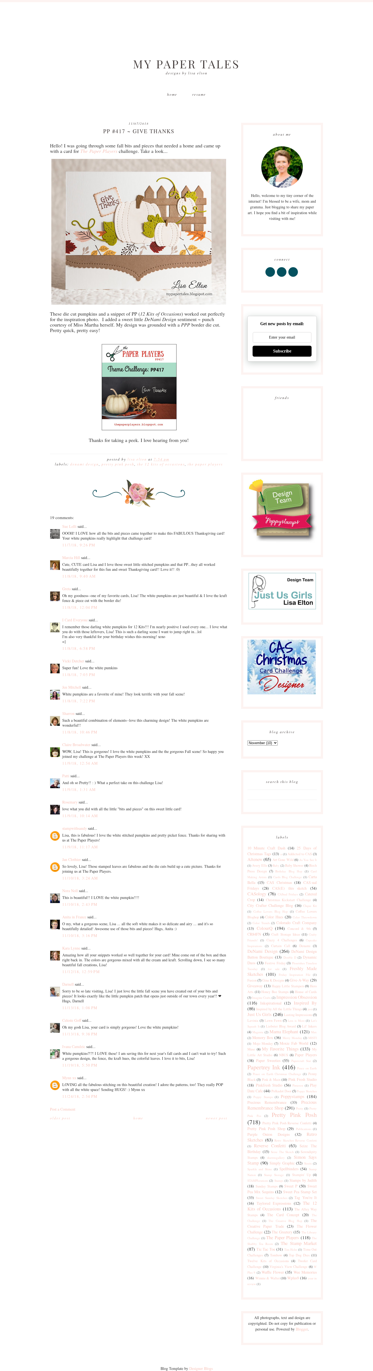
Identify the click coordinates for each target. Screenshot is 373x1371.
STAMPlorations (257, 1180)
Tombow (276, 1255)
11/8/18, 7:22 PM (78, 700)
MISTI (312, 1038)
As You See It (308, 860)
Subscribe (282, 351)
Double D (289, 957)
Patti (65, 775)
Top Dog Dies (299, 1255)
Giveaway (255, 985)
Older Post (60, 1118)
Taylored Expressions (274, 1203)
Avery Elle (259, 865)
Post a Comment (62, 1109)
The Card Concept (283, 1214)
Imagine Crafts (261, 997)
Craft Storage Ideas (285, 934)
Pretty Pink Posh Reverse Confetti (287, 1123)
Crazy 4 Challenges (282, 940)
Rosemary (70, 802)
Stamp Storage (274, 1175)
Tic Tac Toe (265, 1249)
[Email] (293, 276)
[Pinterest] (282, 276)
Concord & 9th (299, 928)
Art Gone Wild (283, 859)
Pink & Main (271, 1079)
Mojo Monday (263, 1043)
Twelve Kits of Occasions (268, 1261)
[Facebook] (270, 276)
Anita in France (74, 916)
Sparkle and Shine (259, 1169)
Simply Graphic (282, 1163)
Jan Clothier (71, 859)
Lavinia (252, 1020)
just (310, 1009)
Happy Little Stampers (288, 986)
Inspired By (305, 1003)
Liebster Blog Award (281, 1026)
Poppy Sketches (307, 1091)
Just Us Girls (259, 1014)
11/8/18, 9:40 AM (79, 576)
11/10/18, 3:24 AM (80, 878)
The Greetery (282, 1232)
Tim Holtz (290, 1249)
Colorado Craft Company (296, 922)
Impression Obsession (296, 997)
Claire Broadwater (76, 744)
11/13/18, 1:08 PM (79, 1007)
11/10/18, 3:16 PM (79, 935)
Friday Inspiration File (294, 975)
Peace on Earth (307, 1068)
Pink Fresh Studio (302, 1079)
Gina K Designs (273, 980)
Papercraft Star (301, 1061)
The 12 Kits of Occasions (161, 464)
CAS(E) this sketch (289, 888)
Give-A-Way (299, 980)
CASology (256, 893)
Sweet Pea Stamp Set (300, 1191)
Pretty (299, 1108)
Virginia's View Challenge (288, 1266)
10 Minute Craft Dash (266, 848)
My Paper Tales (186, 63)
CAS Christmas (279, 882)
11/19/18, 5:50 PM (79, 1065)
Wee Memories (305, 1272)
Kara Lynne (71, 948)
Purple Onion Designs (268, 1134)
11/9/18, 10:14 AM (80, 815)
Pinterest (297, 1085)
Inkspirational (271, 1003)
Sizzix (308, 1163)
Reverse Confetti (270, 1145)
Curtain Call (280, 946)
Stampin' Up (301, 1174)
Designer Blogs (201, 1368)
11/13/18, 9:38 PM (79, 1034)
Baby (276, 865)
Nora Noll (70, 890)
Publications (303, 1129)
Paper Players (306, 1054)
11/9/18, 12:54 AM (80, 763)
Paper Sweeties (268, 1060)
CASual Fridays (288, 894)
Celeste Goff (71, 1020)
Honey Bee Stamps (275, 991)
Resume (199, 94)
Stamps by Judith (303, 1180)
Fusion (252, 980)
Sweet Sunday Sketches (271, 1198)
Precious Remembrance (266, 1102)
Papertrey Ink (263, 1067)
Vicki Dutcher (73, 660)
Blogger (302, 1329)
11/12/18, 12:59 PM (81, 971)
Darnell (68, 984)
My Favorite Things (280, 1049)
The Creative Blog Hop (285, 1221)
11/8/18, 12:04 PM (79, 607)
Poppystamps (292, 1096)
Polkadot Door (281, 1091)
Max (314, 1032)
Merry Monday (292, 1038)
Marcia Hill (71, 557)
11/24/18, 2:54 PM (79, 1096)
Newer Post (216, 1118)
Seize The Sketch (282, 1152)
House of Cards (306, 991)
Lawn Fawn (273, 1020)
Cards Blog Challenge (287, 877)
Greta (66, 588)
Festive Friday (275, 963)
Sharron (68, 713)
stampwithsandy (74, 828)
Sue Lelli (70, 526)
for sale (274, 969)
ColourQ (265, 928)
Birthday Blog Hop (288, 871)
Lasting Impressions (298, 1014)
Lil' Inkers (309, 1026)
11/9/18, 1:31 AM (79, 789)
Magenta (257, 1032)
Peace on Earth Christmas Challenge (277, 1074)
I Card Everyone (75, 619)
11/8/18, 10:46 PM (79, 732)
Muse (251, 1049)
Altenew (254, 859)
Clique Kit (310, 906)
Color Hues (274, 916)
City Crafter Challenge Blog (270, 905)
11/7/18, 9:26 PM (78, 545)
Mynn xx (69, 1077)
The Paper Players (205, 464)
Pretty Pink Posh (118, 464)
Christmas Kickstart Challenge (288, 900)
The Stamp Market (299, 1243)
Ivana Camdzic (73, 1046)
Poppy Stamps (263, 1097)
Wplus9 (293, 1277)
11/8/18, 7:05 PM (78, 674)
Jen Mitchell (71, 687)
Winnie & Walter (267, 1278)
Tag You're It (305, 1197)
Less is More (296, 1020)
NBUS (283, 1055)
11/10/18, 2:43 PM (79, 904)
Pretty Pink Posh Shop (266, 1128)
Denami (304, 946)
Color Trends (261, 923)
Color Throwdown (305, 917)
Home (172, 94)
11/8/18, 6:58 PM (78, 648)
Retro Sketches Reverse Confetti (295, 1140)
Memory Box (262, 1037)
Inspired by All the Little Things (279, 1009)
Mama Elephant (284, 1031)
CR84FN (254, 934)
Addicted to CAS (300, 854)
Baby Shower (294, 865)
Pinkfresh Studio (269, 1085)
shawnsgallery (276, 1157)
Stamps (278, 1180)
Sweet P (290, 1186)
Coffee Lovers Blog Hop (270, 911)
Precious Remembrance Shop (282, 1105)
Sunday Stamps (266, 1186)
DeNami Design (84, 464)
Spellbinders (288, 1168)
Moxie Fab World (294, 1043)
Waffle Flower (273, 1272)
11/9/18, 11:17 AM (80, 846)
